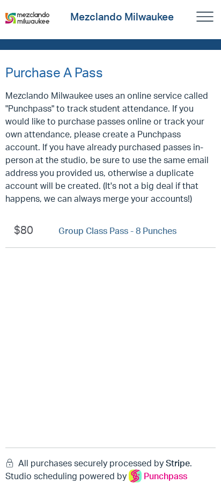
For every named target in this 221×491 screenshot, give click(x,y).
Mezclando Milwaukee (122, 16)
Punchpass (165, 476)
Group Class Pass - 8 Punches (117, 230)
